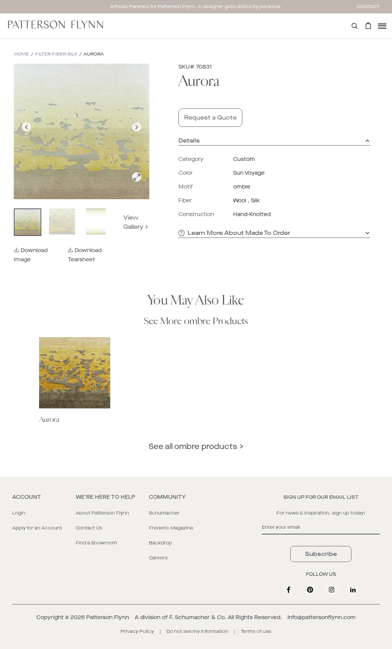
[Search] (354, 25)
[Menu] (382, 25)
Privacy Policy (137, 631)
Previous (26, 136)
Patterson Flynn (107, 617)
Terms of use (256, 631)
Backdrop (160, 543)
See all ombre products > (196, 446)
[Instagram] (331, 590)
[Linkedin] (353, 590)
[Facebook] (289, 590)
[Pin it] (310, 590)
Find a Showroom (96, 543)
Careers (158, 558)
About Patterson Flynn (102, 513)
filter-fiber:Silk (56, 54)
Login (18, 513)
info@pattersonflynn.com (321, 617)
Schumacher (164, 513)
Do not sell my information (197, 631)
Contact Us (89, 528)
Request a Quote (210, 117)
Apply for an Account (37, 528)
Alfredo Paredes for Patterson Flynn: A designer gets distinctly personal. (196, 6)
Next (136, 136)
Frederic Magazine (171, 528)
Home (21, 54)
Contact (368, 6)
